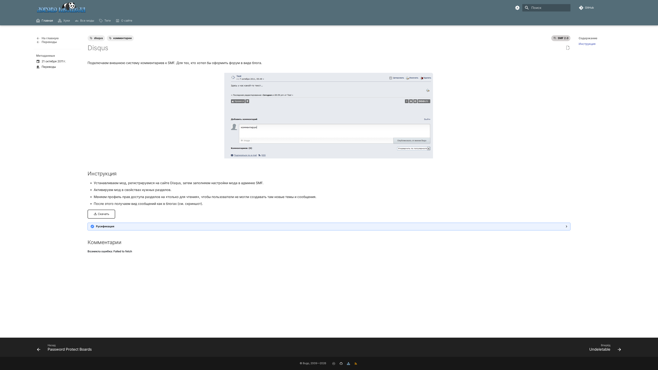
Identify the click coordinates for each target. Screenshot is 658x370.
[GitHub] (341, 363)
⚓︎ (121, 173)
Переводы (49, 67)
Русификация (105, 226)
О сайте (126, 20)
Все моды (87, 20)
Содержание (588, 38)
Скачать (103, 214)
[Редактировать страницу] (567, 48)
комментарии (122, 38)
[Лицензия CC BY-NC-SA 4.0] (333, 363)
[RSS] (355, 363)
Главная (47, 20)
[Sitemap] (348, 363)
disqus (98, 38)
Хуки (66, 20)
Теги (107, 20)
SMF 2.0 (563, 38)
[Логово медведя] (62, 8)
